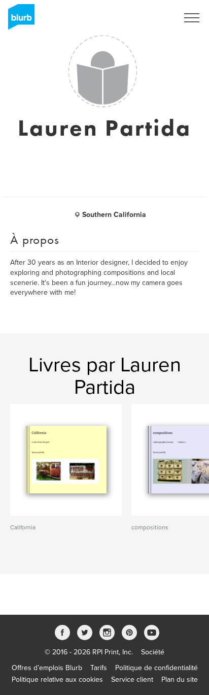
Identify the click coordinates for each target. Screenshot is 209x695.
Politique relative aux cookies (57, 679)
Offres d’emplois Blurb (47, 668)
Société (152, 652)
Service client (132, 679)
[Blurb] (18, 20)
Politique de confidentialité (156, 668)
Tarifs (98, 668)
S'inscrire (150, 18)
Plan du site (179, 679)
